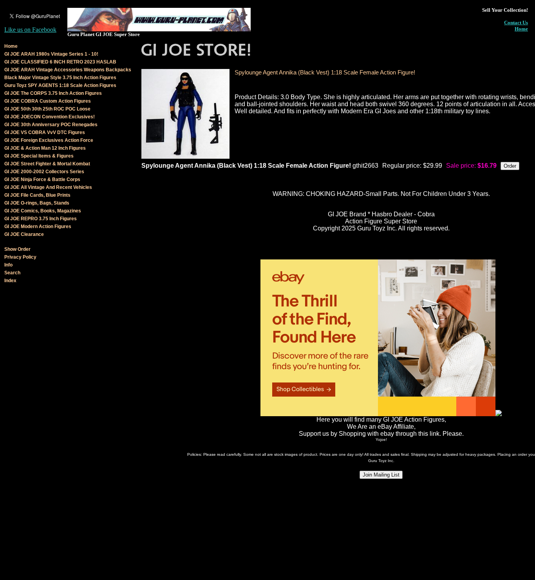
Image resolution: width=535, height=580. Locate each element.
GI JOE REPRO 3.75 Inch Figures (40, 218)
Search (12, 273)
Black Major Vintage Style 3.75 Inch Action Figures (60, 77)
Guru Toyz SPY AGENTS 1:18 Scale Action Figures (60, 85)
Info (8, 265)
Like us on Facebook (30, 29)
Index (10, 280)
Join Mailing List (381, 475)
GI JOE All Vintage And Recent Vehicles (48, 187)
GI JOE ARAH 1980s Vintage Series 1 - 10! (51, 54)
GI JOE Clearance (24, 234)
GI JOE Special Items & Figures (39, 156)
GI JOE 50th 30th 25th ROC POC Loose (47, 109)
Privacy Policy (20, 257)
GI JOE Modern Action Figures (37, 226)
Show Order (17, 249)
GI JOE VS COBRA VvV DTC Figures (44, 132)
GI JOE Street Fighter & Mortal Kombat (47, 164)
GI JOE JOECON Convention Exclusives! (49, 117)
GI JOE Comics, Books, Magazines (42, 211)
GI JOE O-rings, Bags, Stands (36, 203)
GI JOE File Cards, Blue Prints (37, 195)
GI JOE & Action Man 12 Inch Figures (45, 148)
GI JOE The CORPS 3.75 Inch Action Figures (53, 93)
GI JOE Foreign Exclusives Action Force (48, 140)
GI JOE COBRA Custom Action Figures (47, 101)
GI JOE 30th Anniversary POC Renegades (51, 124)
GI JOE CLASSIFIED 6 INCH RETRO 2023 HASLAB (60, 62)
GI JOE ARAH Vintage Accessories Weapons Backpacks (67, 69)
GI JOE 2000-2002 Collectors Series (44, 171)
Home (521, 29)
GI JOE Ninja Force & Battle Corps (42, 179)
